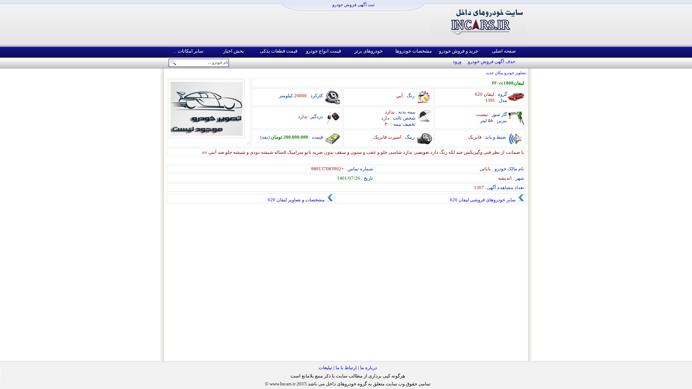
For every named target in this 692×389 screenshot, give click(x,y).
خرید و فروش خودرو (458, 51)
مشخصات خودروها (413, 51)
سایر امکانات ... (188, 51)
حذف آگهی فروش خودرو (491, 61)
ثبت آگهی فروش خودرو (353, 4)
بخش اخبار (233, 51)
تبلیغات (325, 367)
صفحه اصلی (504, 51)
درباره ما (368, 367)
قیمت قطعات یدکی (278, 51)
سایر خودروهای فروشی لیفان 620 (483, 199)
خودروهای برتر (368, 51)
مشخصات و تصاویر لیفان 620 (297, 199)
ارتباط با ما (346, 367)
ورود (457, 61)
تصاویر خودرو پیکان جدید (506, 73)
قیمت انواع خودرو (323, 51)
